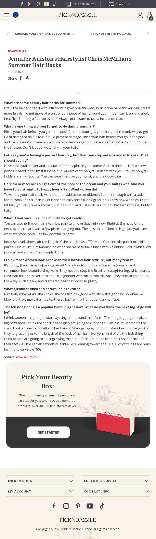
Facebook (22, 4)
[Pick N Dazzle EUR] (15, 15)
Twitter (55, 4)
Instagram (30, 4)
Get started (48, 432)
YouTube (46, 4)
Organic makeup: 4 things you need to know (46, 34)
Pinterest (38, 4)
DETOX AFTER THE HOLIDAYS (111, 34)
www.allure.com (28, 357)
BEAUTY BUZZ (17, 51)
